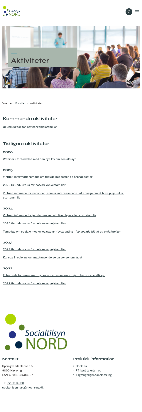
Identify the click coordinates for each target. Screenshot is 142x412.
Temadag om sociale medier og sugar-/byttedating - (62, 231)
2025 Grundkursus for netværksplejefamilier (34, 185)
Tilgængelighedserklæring (94, 375)
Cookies (81, 366)
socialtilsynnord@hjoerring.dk (23, 387)
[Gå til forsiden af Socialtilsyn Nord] (60, 11)
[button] (138, 11)
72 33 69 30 (15, 383)
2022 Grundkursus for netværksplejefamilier (34, 283)
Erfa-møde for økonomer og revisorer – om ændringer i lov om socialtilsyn (54, 275)
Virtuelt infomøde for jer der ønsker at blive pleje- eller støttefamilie (49, 215)
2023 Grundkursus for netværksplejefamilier (34, 249)
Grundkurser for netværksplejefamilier (30, 127)
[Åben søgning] (129, 11)
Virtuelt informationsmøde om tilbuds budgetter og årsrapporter (48, 177)
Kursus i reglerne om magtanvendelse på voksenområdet (42, 257)
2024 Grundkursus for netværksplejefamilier (34, 223)
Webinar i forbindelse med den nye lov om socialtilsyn (40, 159)
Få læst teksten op (88, 370)
